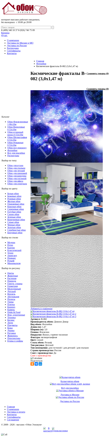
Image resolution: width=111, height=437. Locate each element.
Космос (11, 320)
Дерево (10, 330)
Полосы (11, 299)
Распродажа (13, 48)
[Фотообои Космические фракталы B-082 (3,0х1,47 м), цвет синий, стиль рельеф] (66, 162)
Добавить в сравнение (41, 308)
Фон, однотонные (16, 315)
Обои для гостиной (16, 178)
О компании (13, 40)
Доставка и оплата (16, 412)
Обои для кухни (15, 165)
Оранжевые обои (15, 204)
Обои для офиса (15, 181)
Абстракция (13, 296)
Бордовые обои (14, 232)
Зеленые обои (14, 217)
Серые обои (13, 222)
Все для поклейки (16, 153)
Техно (10, 253)
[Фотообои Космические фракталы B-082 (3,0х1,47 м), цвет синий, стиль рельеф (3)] (66, 306)
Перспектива (13, 338)
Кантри (11, 247)
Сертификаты (14, 51)
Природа (11, 281)
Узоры (10, 302)
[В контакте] (47, 431)
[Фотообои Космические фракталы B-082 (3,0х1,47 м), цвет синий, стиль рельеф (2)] (66, 234)
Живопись (12, 335)
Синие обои (13, 214)
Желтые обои (13, 201)
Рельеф (10, 260)
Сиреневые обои (15, 209)
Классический (14, 250)
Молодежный (14, 289)
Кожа (10, 328)
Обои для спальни (16, 168)
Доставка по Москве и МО (20, 43)
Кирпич (11, 307)
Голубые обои (14, 212)
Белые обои (13, 193)
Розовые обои (14, 199)
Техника (11, 317)
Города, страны (14, 283)
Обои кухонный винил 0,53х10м (15, 133)
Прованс (11, 258)
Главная (40, 61)
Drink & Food (13, 312)
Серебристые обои (16, 230)
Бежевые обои (14, 196)
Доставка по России (17, 45)
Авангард (12, 255)
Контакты (12, 53)
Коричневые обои (16, 219)
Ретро (10, 245)
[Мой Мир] (40, 364)
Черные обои (13, 225)
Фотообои (12, 150)
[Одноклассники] (32, 364)
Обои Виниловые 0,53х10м (16, 128)
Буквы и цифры (15, 341)
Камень (11, 309)
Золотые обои (14, 227)
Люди (10, 322)
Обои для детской (16, 170)
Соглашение (13, 419)
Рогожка (11, 333)
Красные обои (14, 206)
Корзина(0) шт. (5, 34)
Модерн (11, 242)
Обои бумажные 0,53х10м (15, 143)
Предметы (12, 325)
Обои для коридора (16, 176)
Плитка (11, 304)
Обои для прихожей (17, 173)
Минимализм (14, 263)
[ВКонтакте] (36, 364)
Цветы (10, 273)
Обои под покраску (17, 148)
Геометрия (12, 286)
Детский (11, 291)
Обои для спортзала (17, 183)
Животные (12, 276)
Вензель (11, 294)
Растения (11, 278)
